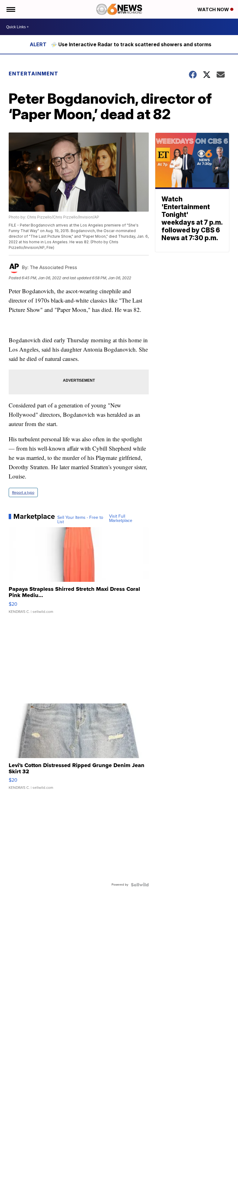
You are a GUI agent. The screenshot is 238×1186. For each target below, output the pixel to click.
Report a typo (23, 492)
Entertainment (33, 73)
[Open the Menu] (10, 9)
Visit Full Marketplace (120, 518)
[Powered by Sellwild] (140, 885)
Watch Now (213, 9)
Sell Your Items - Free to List (80, 519)
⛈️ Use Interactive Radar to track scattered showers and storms (131, 44)
